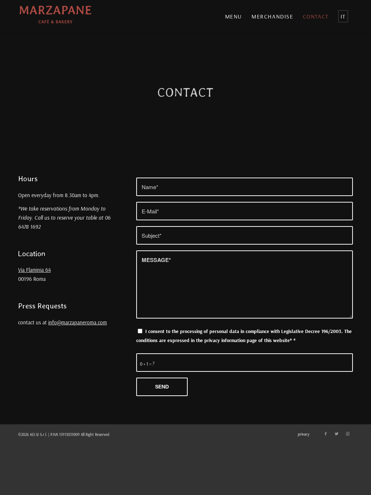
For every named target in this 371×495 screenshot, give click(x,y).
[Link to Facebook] (325, 433)
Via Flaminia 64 (34, 269)
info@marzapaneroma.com (77, 322)
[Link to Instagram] (347, 433)
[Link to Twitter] (336, 433)
